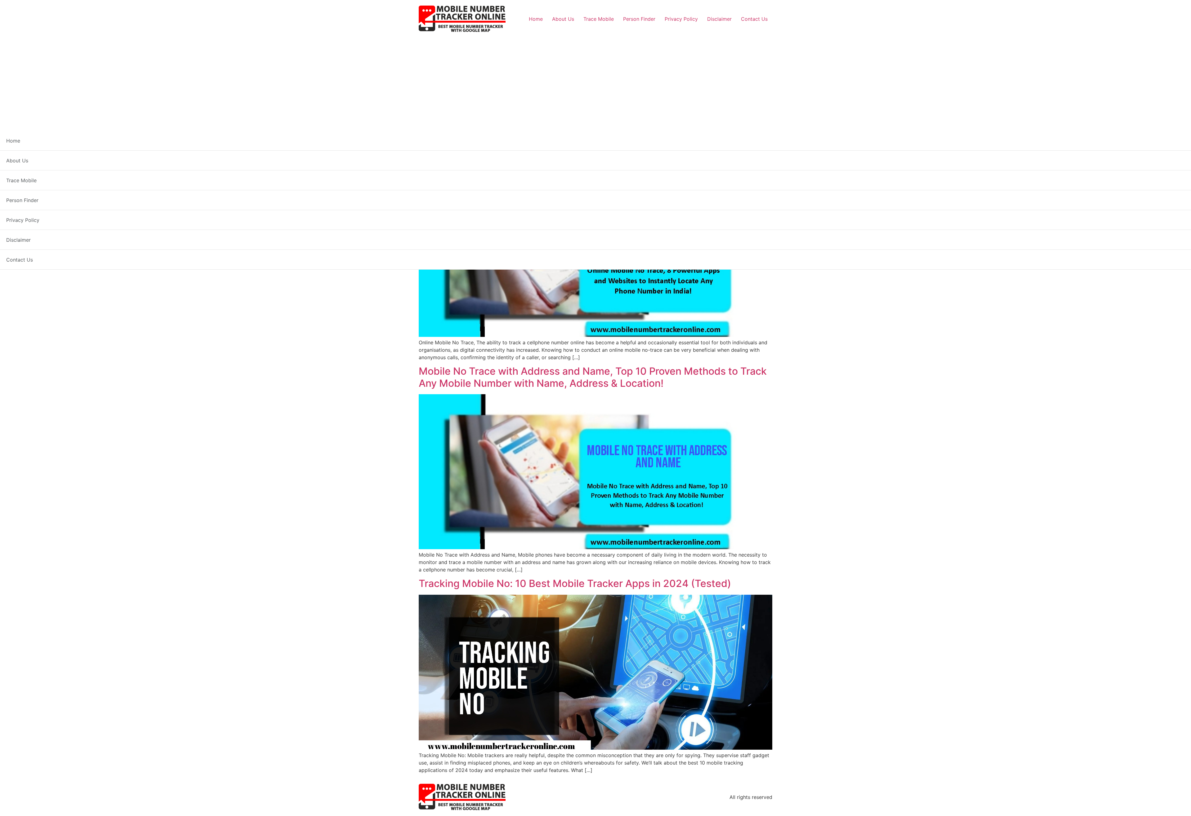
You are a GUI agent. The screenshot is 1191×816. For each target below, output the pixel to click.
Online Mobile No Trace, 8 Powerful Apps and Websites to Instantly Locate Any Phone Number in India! (593, 165)
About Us (563, 19)
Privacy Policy (681, 19)
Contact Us (754, 19)
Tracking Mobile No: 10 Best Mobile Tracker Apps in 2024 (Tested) (575, 583)
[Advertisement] (595, 79)
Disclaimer (719, 19)
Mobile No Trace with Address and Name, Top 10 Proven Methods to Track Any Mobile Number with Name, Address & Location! (593, 377)
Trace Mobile (598, 19)
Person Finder (639, 19)
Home (536, 19)
